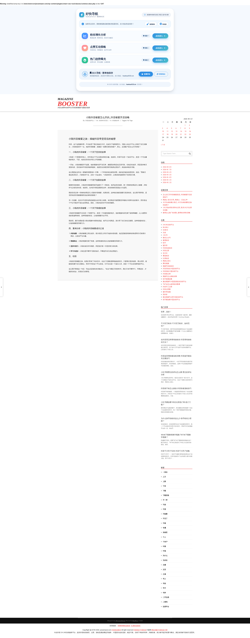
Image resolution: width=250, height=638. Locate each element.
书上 (164, 579)
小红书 (165, 235)
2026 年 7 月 (167, 169)
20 (176, 134)
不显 (164, 509)
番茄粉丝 (166, 256)
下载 (164, 491)
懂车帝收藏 (167, 292)
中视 (164, 551)
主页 (164, 569)
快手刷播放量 (167, 279)
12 (172, 131)
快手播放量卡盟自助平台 (171, 300)
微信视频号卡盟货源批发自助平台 (174, 281)
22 (185, 134)
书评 (164, 593)
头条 (164, 232)
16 (190, 131)
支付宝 (165, 253)
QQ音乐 (165, 230)
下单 (164, 486)
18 (167, 134)
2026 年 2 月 (167, 182)
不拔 (164, 505)
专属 (164, 528)
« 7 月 (163, 145)
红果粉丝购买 (135, 626)
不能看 (165, 514)
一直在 (165, 472)
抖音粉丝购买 (116, 630)
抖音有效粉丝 (167, 248)
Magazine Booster (120, 621)
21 (181, 134)
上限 (164, 481)
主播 (164, 565)
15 (185, 131)
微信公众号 (167, 238)
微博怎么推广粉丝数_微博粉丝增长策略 (176, 213)
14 (181, 131)
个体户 (165, 542)
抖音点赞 (166, 250)
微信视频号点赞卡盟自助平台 (173, 297)
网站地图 (154, 630)
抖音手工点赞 (167, 287)
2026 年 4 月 (167, 177)
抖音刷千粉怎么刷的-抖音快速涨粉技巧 (176, 388)
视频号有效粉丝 (168, 266)
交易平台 (166, 606)
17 (163, 134)
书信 (164, 583)
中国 (164, 546)
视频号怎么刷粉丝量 (170, 276)
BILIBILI (165, 227)
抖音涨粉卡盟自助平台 (170, 271)
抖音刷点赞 (167, 274)
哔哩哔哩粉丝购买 (124, 626)
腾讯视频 (166, 263)
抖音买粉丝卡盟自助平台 (171, 269)
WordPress (135, 621)
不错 (164, 523)
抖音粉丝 (136, 630)
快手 (164, 243)
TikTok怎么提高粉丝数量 (171, 284)
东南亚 (165, 532)
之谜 (164, 574)
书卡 (164, 588)
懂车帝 (165, 245)
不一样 (165, 500)
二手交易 (166, 597)
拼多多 (165, 294)
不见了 (165, 518)
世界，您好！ (166, 312)
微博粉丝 (166, 240)
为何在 (165, 560)
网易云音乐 (167, 261)
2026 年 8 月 (167, 167)
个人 (164, 537)
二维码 (165, 602)
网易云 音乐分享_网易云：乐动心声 (175, 200)
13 (176, 131)
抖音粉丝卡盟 (162, 630)
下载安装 (166, 495)
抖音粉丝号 (115, 120)
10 (163, 131)
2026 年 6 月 (167, 172)
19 (172, 134)
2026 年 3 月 (167, 180)
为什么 (165, 555)
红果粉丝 (166, 258)
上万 (164, 477)
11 (167, 131)
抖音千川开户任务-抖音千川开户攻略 (175, 451)
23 (190, 134)
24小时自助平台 (168, 225)
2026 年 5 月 (167, 175)
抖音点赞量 (167, 289)
